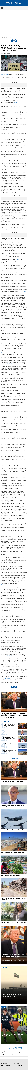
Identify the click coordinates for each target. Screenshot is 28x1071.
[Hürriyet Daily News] (14, 3)
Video (3, 1054)
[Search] (21, 8)
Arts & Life (13, 1052)
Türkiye (3, 1051)
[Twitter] (15, 40)
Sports (20, 1052)
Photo (12, 1054)
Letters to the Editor (19, 1065)
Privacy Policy (4, 1063)
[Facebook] (12, 40)
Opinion (21, 1051)
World (3, 1052)
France (15, 102)
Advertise (3, 1067)
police (7, 73)
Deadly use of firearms (7, 353)
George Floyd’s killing (8, 363)
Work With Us (17, 1063)
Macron (18, 259)
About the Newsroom (6, 1065)
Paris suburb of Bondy (10, 386)
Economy (13, 1051)
